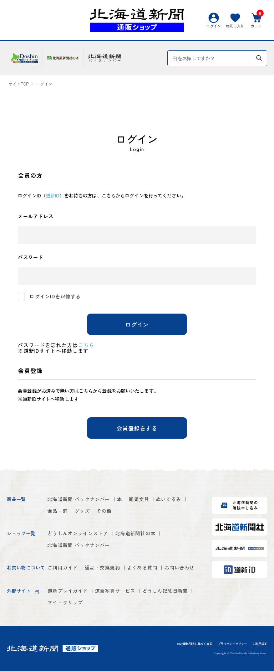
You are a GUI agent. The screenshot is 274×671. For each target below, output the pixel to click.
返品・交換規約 (102, 567)
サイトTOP (19, 84)
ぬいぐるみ (168, 499)
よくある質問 (142, 567)
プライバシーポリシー (232, 644)
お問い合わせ (179, 567)
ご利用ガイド (62, 567)
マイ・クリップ (65, 602)
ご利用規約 (260, 644)
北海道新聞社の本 (135, 533)
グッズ (82, 511)
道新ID (52, 195)
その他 (104, 511)
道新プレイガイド (67, 590)
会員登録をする (137, 428)
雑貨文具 (139, 499)
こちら (86, 345)
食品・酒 (57, 511)
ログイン (136, 324)
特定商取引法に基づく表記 (194, 644)
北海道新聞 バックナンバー (78, 499)
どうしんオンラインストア (77, 533)
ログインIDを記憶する (55, 296)
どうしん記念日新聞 (165, 590)
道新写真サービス (115, 590)
